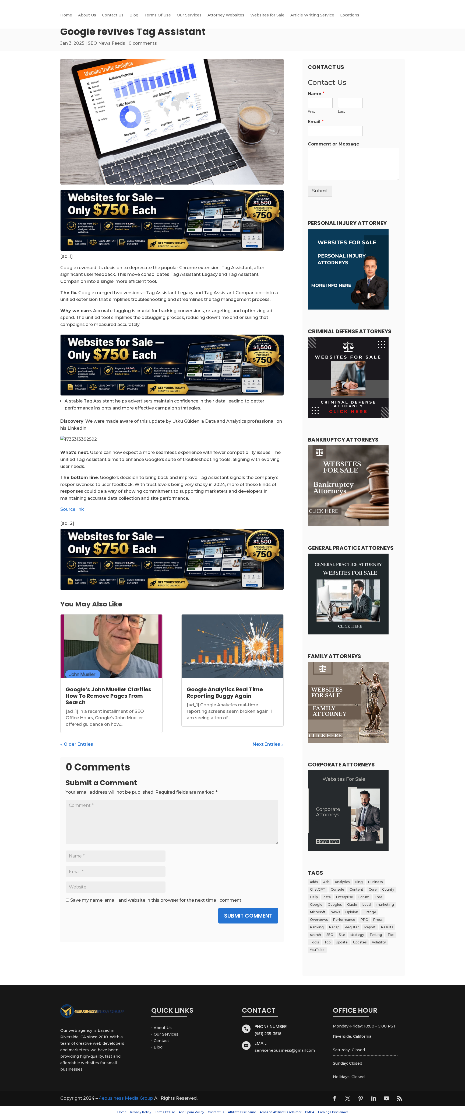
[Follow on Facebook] (334, 1098)
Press (377, 920)
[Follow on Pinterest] (360, 1098)
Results (387, 927)
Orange (370, 912)
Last (341, 111)
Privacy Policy (140, 1112)
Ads (326, 882)
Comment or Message (333, 144)
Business (375, 882)
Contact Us (113, 15)
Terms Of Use (157, 15)
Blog (133, 15)
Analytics (342, 882)
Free (378, 897)
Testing (375, 935)
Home (66, 15)
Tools (314, 942)
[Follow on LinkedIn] (373, 1098)
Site (342, 935)
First (311, 111)
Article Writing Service (312, 15)
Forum (363, 897)
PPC (364, 920)
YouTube (317, 950)
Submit (320, 190)
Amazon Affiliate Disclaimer (280, 1112)
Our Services (189, 15)
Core (373, 889)
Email (316, 121)
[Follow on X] (347, 1098)
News (335, 912)
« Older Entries (76, 744)
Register (352, 927)
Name (316, 93)
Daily (314, 897)
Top (327, 942)
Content (356, 889)
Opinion (351, 912)
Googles (335, 904)
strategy (357, 935)
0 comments (143, 43)
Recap (334, 927)
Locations (349, 15)
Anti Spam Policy (191, 1112)
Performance (344, 920)
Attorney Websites (225, 15)
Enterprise (344, 897)
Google (316, 904)
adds (314, 882)
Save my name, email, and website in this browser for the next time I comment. (156, 900)
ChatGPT (317, 889)
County (388, 889)
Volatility (379, 942)
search (315, 935)
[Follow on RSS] (399, 1098)
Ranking (317, 927)
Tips (391, 935)
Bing (359, 882)
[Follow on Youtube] (386, 1098)
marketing (385, 904)
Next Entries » (268, 744)
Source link (72, 509)
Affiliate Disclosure (242, 1112)
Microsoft (317, 912)
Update (342, 942)
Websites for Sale (267, 15)
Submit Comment (248, 915)
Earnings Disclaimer (333, 1112)
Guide (352, 904)
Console (337, 889)
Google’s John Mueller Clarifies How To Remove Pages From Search (108, 696)
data (327, 897)
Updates (360, 942)
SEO (329, 935)
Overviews (319, 920)
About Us (87, 15)
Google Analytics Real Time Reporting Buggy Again (225, 693)
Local (366, 904)
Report (370, 927)
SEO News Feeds (106, 43)
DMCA (309, 1112)
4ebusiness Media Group (126, 1098)
